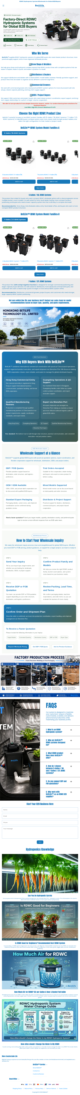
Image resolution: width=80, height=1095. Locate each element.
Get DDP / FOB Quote (40, 646)
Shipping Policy (17, 1088)
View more (40, 188)
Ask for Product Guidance (63, 646)
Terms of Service (51, 1088)
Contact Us (36, 1071)
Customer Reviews (38, 1074)
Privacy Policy (39, 1088)
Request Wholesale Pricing (17, 646)
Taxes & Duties (63, 1088)
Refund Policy (29, 1088)
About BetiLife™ (37, 1068)
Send (40, 842)
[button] (3, 5)
